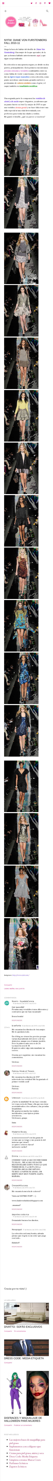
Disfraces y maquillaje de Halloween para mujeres (23, 1419)
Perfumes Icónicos (18, 1463)
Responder (17, 1020)
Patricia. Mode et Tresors (23, 1071)
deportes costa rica (20, 1214)
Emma (15, 1156)
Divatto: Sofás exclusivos (23, 1326)
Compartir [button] (8, 985)
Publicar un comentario (23, 1425)
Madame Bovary (19, 1132)
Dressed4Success (20, 1185)
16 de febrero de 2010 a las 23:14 (30, 1156)
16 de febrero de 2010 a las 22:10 (24, 1134)
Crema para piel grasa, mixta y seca (26, 1453)
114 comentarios (20, 1331)
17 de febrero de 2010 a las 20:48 (25, 1217)
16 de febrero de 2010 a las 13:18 (33, 1026)
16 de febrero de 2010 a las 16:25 (32, 1098)
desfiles (12, 988)
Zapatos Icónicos (17, 1466)
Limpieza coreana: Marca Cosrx (25, 1459)
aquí (38, 55)
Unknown (16, 1098)
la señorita (16, 1025)
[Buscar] (47, 10)
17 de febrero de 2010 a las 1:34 (24, 1188)
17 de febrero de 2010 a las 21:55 (34, 1230)
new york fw (20, 988)
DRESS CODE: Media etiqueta (24, 1358)
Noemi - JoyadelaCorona (23, 1001)
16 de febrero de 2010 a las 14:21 (24, 1073)
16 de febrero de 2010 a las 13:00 (24, 1003)
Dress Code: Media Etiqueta (23, 1456)
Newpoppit (17, 1229)
